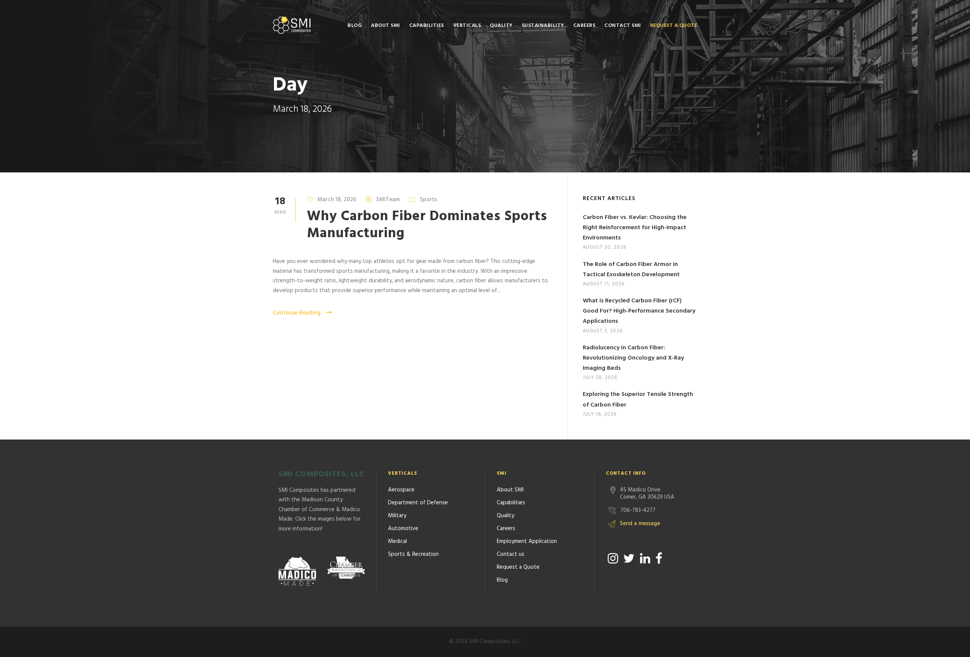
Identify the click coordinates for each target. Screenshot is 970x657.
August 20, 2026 (604, 247)
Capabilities (426, 25)
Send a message (640, 523)
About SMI (385, 25)
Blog (354, 25)
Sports (428, 199)
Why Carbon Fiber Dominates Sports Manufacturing (427, 224)
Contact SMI (622, 25)
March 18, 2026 (337, 199)
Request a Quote (674, 25)
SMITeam (388, 199)
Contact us (510, 554)
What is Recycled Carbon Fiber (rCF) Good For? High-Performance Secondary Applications (639, 311)
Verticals (467, 25)
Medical (397, 541)
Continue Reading (297, 313)
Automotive (403, 528)
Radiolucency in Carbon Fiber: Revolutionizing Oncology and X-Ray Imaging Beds (633, 358)
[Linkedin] (645, 558)
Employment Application (527, 541)
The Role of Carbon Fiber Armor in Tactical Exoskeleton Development (631, 270)
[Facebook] (659, 558)
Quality (501, 25)
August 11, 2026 (603, 284)
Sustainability (543, 25)
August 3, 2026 (603, 331)
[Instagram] (613, 558)
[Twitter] (629, 558)
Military (397, 515)
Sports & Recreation (413, 554)
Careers (584, 25)
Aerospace (401, 489)
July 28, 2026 (600, 378)
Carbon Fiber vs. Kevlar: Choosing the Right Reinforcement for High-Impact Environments (635, 228)
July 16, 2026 (599, 414)
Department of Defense (418, 502)
